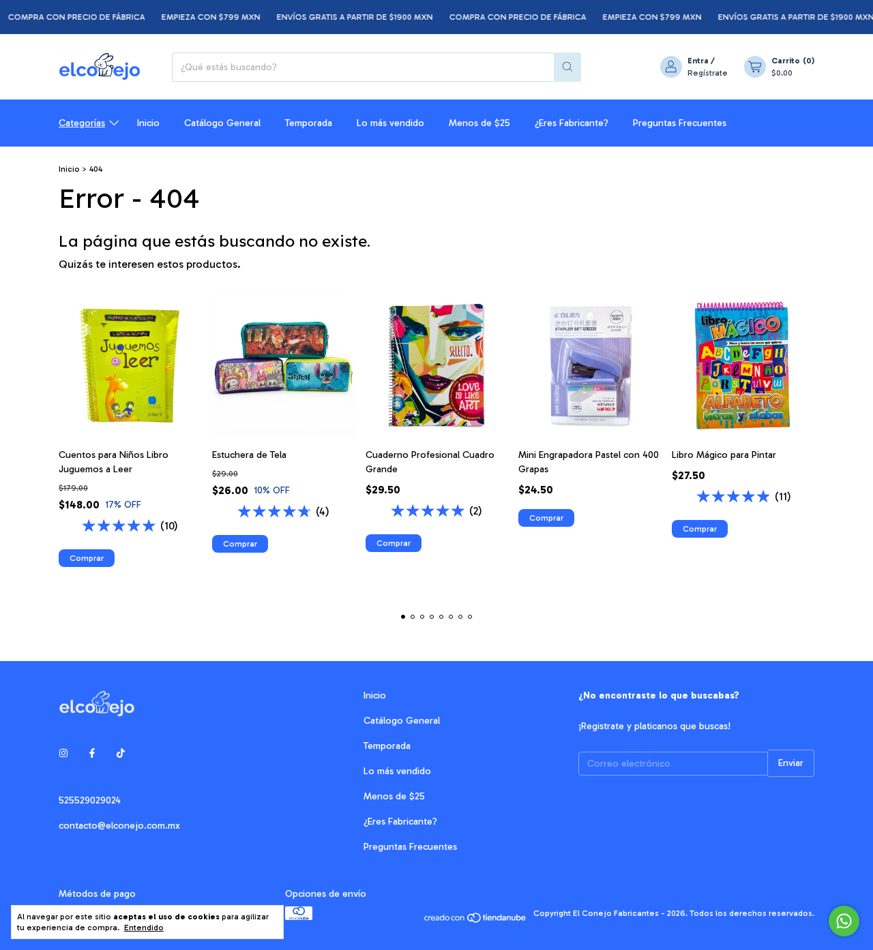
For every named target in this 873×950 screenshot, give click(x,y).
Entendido (144, 927)
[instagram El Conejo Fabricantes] (63, 753)
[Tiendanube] (476, 916)
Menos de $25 (479, 123)
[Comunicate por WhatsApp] (844, 921)
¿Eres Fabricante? (571, 123)
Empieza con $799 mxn (198, 17)
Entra (698, 60)
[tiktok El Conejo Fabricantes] (120, 753)
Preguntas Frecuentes (679, 123)
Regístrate (707, 73)
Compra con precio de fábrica (505, 17)
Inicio (148, 123)
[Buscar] (567, 67)
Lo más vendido (390, 123)
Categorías (82, 123)
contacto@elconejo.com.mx (119, 825)
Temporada (308, 123)
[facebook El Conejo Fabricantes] (92, 753)
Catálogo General (222, 123)
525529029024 (90, 800)
